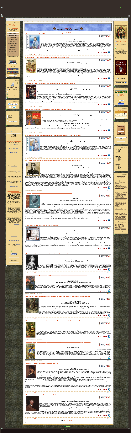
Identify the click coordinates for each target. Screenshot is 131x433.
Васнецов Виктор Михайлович (120, 192)
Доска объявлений (14, 49)
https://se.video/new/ (14, 186)
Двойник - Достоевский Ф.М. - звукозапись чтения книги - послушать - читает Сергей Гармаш (49, 193)
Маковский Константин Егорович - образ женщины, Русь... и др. (120, 195)
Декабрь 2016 (121, 110)
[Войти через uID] (9, 104)
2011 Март (117, 154)
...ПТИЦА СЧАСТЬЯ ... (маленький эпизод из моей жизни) (13, 94)
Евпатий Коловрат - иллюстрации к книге (120, 218)
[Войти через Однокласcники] (14, 104)
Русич (35, 54)
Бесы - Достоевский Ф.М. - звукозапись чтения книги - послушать (42, 225)
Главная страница (14, 33)
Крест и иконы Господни (119, 179)
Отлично (10, 115)
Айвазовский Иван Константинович (118, 194)
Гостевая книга (14, 53)
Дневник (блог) (14, 45)
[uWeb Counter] (14, 132)
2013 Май (117, 165)
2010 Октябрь (118, 149)
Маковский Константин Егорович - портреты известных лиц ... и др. (121, 198)
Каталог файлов (14, 41)
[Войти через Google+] (13, 107)
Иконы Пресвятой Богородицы (121, 180)
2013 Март (118, 164)
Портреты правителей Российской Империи (121, 204)
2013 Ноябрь (118, 168)
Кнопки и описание (14, 51)
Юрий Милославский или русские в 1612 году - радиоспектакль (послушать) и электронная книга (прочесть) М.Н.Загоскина (56, 275)
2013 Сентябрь (118, 167)
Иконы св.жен (123, 181)
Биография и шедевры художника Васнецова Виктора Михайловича (43, 394)
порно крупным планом (13, 148)
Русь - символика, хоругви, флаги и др (120, 220)
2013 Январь (118, 162)
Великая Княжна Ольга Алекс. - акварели (120, 201)
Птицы (116, 217)
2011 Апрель (118, 156)
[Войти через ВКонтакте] (11, 104)
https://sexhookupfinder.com (14, 240)
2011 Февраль (118, 153)
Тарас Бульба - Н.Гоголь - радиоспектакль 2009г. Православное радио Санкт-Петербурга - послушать (50, 83)
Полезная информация (18, 19)
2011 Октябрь (118, 157)
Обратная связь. (14, 55)
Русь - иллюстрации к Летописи (119, 226)
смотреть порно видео (14, 144)
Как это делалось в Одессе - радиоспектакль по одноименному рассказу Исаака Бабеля (47, 57)
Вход (24, 19)
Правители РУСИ (118, 225)
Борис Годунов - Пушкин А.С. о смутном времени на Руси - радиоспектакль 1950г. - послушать (49, 109)
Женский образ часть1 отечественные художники (120, 210)
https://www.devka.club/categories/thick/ (14, 141)
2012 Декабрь (118, 161)
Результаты (10, 122)
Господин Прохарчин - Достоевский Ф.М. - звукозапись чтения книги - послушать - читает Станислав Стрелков (53, 160)
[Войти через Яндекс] (10, 107)
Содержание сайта (14, 37)
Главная (11, 19)
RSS (123, 19)
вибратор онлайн (17, 171)
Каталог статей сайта (14, 39)
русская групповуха (14, 156)
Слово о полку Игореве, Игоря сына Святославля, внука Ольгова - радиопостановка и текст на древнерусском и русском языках (58, 296)
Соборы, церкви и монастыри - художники (121, 188)
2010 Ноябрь (118, 150)
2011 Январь (118, 152)
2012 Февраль (118, 159)
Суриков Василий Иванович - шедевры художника (120, 200)
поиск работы (16, 224)
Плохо (9, 118)
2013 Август (118, 166)
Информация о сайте (14, 35)
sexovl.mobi (18, 244)
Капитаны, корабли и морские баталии (119, 221)
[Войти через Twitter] (15, 107)
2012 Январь (118, 158)
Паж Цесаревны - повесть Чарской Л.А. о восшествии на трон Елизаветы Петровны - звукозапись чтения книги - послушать (56, 33)
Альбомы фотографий (13, 43)
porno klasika (14, 177)
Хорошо (9, 116)
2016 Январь (118, 169)
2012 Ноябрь (118, 160)
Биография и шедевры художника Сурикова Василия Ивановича (42, 363)
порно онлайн (17, 230)
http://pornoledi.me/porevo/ (14, 160)
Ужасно (9, 120)
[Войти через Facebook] (16, 104)
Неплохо (10, 117)
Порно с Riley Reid (13, 152)
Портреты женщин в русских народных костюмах (120, 203)
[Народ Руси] (105, 37)
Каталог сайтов (14, 47)
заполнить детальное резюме (14, 205)
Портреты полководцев (119, 206)
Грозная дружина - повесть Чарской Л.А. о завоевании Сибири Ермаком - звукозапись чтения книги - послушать (54, 135)
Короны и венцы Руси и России (121, 214)
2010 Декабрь (118, 151)
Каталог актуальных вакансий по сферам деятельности (14, 190)
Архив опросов (15, 122)
